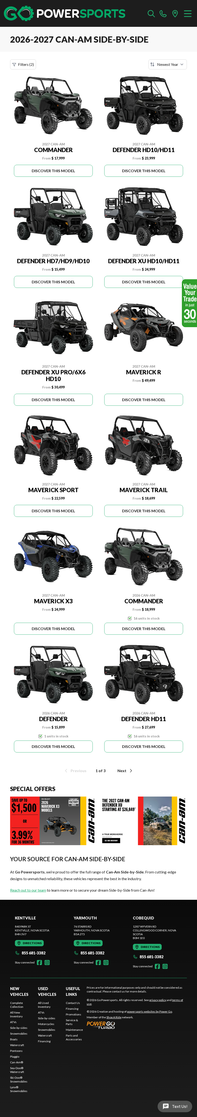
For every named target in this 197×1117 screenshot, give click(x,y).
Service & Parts (72, 1022)
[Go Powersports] (64, 13)
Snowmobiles (18, 1033)
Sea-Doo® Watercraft (17, 1070)
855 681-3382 (33, 953)
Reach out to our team (28, 890)
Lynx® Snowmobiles (18, 1089)
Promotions (73, 1014)
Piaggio (14, 1056)
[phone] (163, 13)
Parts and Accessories (74, 1037)
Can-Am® (16, 1062)
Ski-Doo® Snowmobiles (18, 1079)
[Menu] (187, 13)
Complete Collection (16, 1005)
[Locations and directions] (175, 13)
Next (121, 770)
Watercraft (17, 1045)
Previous (78, 770)
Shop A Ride (113, 1017)
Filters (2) (26, 64)
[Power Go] (130, 1025)
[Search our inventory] (151, 13)
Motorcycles (46, 1024)
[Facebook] (39, 962)
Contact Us (73, 1003)
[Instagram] (47, 962)
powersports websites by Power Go (149, 1011)
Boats (14, 1039)
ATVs (13, 1022)
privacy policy (157, 1000)
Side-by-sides (18, 1028)
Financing (44, 1041)
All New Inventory (16, 1014)
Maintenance (74, 1030)
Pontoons (16, 1051)
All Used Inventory (44, 1005)
